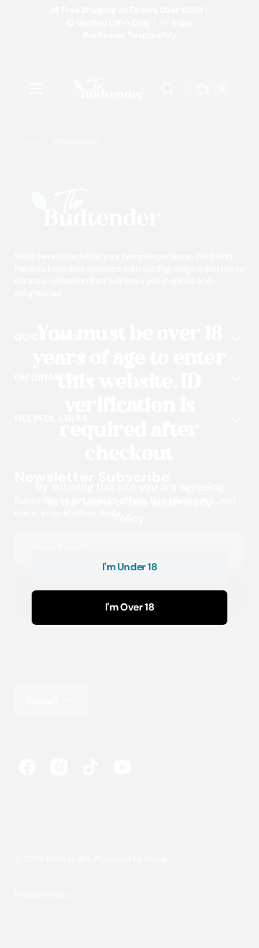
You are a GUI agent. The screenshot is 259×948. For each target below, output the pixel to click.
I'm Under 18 (130, 566)
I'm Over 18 (129, 606)
